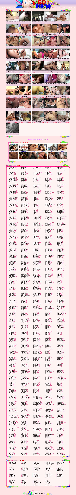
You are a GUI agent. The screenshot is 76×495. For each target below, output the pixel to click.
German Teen (35, 268)
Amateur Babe (11, 175)
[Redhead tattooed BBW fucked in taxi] (38, 20)
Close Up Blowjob (24, 353)
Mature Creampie (48, 256)
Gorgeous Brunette (36, 284)
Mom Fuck (47, 359)
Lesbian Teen (47, 220)
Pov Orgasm (59, 172)
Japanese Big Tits (36, 427)
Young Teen (59, 453)
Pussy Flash (59, 188)
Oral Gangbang (48, 402)
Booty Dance (23, 239)
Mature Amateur (48, 239)
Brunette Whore (24, 296)
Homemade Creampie (37, 347)
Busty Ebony (23, 307)
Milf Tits (46, 350)
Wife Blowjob (59, 427)
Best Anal (11, 383)
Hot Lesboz (48, 470)
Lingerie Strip (47, 231)
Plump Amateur (48, 424)
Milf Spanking (47, 340)
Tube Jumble (12, 476)
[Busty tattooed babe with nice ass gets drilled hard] (25, 70)
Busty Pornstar (23, 314)
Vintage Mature (59, 405)
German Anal (35, 256)
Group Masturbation (36, 308)
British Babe (23, 251)
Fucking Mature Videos (50, 463)
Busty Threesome (24, 316)
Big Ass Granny (12, 399)
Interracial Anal (35, 395)
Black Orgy (23, 174)
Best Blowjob (11, 386)
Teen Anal (58, 333)
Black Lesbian (23, 167)
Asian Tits (11, 321)
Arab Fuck (11, 284)
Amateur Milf (11, 212)
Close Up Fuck (24, 358)
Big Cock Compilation (13, 412)
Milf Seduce (47, 338)
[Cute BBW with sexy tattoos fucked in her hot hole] (63, 45)
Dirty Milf (22, 427)
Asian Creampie (12, 296)
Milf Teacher (47, 347)
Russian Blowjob (60, 237)
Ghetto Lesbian (36, 273)
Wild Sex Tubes (13, 151)
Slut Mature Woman (61, 467)
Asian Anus (11, 290)
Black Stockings (24, 186)
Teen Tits (58, 373)
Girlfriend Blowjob (36, 276)
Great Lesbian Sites (49, 468)
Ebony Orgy (35, 178)
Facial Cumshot (36, 192)
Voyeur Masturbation (60, 409)
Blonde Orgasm (24, 222)
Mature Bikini (47, 248)
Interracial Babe (36, 396)
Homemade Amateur (37, 345)
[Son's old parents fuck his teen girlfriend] (25, 119)
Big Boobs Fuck (12, 408)
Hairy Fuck (35, 319)
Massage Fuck (47, 235)
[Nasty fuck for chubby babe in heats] (12, 45)
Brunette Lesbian (24, 281)
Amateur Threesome (13, 237)
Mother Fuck (47, 378)
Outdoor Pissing (48, 416)
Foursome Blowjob (36, 241)
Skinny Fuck (59, 271)
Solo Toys (58, 294)
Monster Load (47, 372)
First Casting (35, 231)
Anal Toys (11, 277)
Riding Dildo (59, 230)
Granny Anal (35, 287)
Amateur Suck (11, 231)
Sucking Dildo (59, 322)
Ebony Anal (23, 442)
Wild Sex (58, 436)
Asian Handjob (12, 303)
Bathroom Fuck (12, 335)
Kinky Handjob (35, 446)
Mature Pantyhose (48, 289)
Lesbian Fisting (48, 199)
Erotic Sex (35, 186)
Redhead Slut (59, 220)
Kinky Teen (35, 449)
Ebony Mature (35, 173)
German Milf (35, 267)
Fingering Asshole (36, 224)
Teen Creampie (59, 341)
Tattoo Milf (58, 331)
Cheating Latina (24, 325)
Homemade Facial (36, 348)
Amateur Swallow (12, 232)
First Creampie (35, 232)
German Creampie (36, 262)
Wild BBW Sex (60, 469)
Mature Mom (47, 283)
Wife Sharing (59, 429)
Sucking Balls (59, 315)
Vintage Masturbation (61, 404)
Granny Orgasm (36, 299)
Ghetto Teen (35, 274)
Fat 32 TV (35, 480)
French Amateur (36, 242)
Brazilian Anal (23, 244)
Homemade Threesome (37, 357)
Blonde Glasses (24, 212)
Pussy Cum (59, 186)
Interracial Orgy (36, 412)
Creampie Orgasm (24, 378)
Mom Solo (47, 365)
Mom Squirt (47, 366)
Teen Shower (59, 364)
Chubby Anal (23, 332)
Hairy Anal (35, 312)
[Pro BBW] (28, 7)
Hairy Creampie (36, 318)
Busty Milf (23, 312)
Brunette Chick (24, 271)
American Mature (12, 255)
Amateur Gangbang (12, 203)
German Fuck (35, 263)
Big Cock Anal (11, 410)
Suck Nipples (59, 314)
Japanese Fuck (36, 430)
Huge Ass (35, 380)
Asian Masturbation (12, 306)
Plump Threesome (48, 442)
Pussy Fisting (59, 187)
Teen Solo (58, 366)
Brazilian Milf (23, 248)
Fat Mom (34, 210)
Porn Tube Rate (25, 467)
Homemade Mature (36, 353)
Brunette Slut (23, 289)
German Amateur (36, 255)
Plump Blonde (47, 428)
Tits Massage (59, 390)
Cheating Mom (23, 327)
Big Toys (10, 440)
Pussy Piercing (59, 193)
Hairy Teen (35, 328)
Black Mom (23, 171)
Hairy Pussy (35, 327)
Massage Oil (47, 236)
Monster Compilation (48, 371)
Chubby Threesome (24, 351)
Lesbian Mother (48, 207)
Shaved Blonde (59, 254)
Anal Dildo (11, 264)
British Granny (23, 255)
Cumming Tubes (37, 477)
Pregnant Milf (59, 178)
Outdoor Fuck (47, 411)
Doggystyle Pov (24, 434)
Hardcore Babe (36, 334)
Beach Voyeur (11, 377)
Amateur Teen (11, 236)
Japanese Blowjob (36, 428)
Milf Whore (47, 351)
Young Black (59, 442)
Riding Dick (59, 229)
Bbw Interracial (12, 347)
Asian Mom (11, 309)
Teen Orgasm (59, 357)
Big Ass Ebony (12, 397)
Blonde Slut (23, 226)
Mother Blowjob (48, 377)
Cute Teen (23, 408)
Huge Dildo (35, 385)
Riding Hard (59, 231)
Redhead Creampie (60, 211)
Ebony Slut (35, 180)
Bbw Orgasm (11, 357)
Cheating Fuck (23, 321)
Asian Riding (11, 316)
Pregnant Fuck (59, 177)
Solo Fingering (59, 287)
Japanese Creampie (36, 429)
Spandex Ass (59, 296)
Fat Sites (35, 481)
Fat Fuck (34, 204)
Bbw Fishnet (11, 345)
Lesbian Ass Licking (48, 192)
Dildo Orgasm (23, 417)
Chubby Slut (23, 348)
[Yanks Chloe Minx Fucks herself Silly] (12, 20)
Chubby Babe (23, 333)
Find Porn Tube (60, 477)
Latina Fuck (47, 171)
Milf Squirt (47, 341)
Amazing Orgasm (12, 248)
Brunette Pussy (24, 288)
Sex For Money (59, 245)
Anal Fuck (11, 268)
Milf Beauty (47, 314)
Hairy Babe (35, 314)
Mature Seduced (48, 295)
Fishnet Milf (35, 236)
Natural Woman (48, 392)
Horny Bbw (35, 359)
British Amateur (24, 249)
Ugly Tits (58, 395)
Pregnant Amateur (60, 175)
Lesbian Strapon (48, 219)
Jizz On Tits (35, 440)
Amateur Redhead (12, 222)
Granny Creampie (36, 289)
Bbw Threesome (12, 371)
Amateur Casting (12, 181)
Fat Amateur (35, 193)
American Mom (12, 257)
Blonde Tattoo (23, 230)
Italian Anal (35, 418)
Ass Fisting (11, 325)
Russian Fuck (59, 238)
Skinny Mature (59, 273)
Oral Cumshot (47, 401)
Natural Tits (47, 391)
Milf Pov (46, 337)
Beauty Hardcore (12, 382)
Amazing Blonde (12, 243)
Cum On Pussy (24, 391)
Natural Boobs (47, 385)
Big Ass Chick (11, 396)
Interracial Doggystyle (37, 403)
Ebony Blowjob (24, 447)
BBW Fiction (36, 473)
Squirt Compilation (60, 306)
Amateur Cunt (11, 193)
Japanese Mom (36, 435)
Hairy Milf (34, 326)
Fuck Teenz (48, 467)
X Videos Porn (60, 475)
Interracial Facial (36, 404)
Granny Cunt (35, 290)
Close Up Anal (23, 352)
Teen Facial (59, 346)
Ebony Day (24, 482)
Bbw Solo (11, 365)
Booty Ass (23, 238)
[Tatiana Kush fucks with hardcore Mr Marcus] (38, 82)
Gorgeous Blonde (36, 283)
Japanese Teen (36, 436)
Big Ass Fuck (11, 398)
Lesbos (47, 480)
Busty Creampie (24, 306)
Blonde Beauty (24, 199)
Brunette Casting (24, 270)
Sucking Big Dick (60, 318)
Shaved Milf (59, 261)
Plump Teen (47, 441)
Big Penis (11, 431)
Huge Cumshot (36, 384)
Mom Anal (47, 353)
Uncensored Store (13, 477)
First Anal (34, 229)
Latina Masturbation (48, 175)
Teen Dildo (59, 344)
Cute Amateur (23, 401)
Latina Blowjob (35, 454)
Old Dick (46, 397)
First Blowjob (35, 230)
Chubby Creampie (24, 338)
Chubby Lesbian (24, 341)
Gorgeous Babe (36, 282)
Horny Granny (35, 367)
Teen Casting (59, 339)
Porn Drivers (12, 474)
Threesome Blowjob (60, 378)
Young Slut (59, 450)
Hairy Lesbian (35, 322)
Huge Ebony (35, 386)
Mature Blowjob (48, 250)
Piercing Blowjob (48, 423)
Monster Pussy (47, 373)
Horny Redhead (36, 376)
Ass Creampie (11, 322)
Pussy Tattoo (59, 197)
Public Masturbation (60, 184)
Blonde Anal (23, 197)
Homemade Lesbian (36, 352)
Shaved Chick (59, 256)
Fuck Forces (12, 473)
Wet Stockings (59, 415)
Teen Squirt (59, 367)
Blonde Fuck (23, 211)
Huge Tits (35, 392)
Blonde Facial (23, 209)
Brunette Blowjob (24, 269)
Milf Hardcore (47, 328)
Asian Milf (11, 308)
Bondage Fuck (23, 237)
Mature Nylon (47, 286)
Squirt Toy (58, 308)
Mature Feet (47, 263)
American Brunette (12, 252)
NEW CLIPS (34, 139)
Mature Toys (47, 309)
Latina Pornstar (47, 181)
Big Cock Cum (12, 414)
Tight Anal (58, 382)
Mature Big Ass (47, 245)
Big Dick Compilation (13, 422)
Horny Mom (35, 372)
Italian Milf (35, 422)
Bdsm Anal (11, 372)
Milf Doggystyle (48, 321)
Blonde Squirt (23, 229)
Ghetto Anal (35, 270)
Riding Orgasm (59, 232)
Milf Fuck (46, 325)
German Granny (36, 264)
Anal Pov (11, 273)
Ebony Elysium (24, 483)
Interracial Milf (35, 409)
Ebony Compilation (24, 450)
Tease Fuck (59, 332)
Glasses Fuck (35, 280)
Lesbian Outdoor (48, 211)
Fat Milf (34, 209)
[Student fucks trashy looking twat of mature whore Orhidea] (50, 57)
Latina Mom (47, 178)
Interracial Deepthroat (37, 402)
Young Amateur (59, 437)
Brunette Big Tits (24, 267)
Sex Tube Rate (24, 470)
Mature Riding (47, 294)
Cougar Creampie (24, 366)
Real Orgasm (59, 206)
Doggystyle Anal (24, 431)
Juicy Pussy (35, 442)
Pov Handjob (59, 168)
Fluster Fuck (12, 469)
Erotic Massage (36, 185)
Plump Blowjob (47, 429)
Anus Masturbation (12, 280)
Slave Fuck (59, 276)
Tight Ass (58, 384)
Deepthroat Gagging (25, 415)
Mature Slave (47, 296)
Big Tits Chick (11, 435)
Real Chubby (59, 204)
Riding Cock (59, 226)
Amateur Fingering (12, 200)
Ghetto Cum (35, 271)
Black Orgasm (23, 173)
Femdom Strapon (36, 219)
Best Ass (10, 384)
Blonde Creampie (24, 206)
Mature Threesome (48, 308)
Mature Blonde (47, 249)
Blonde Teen (23, 231)
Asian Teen (11, 320)
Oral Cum (46, 399)
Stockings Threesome (61, 313)
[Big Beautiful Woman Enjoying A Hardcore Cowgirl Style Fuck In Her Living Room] (63, 107)
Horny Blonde (35, 360)
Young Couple (59, 447)
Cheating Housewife (25, 322)
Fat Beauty (35, 198)
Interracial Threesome (37, 416)
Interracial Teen (36, 415)
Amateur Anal (11, 173)
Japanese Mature (36, 433)
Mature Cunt (47, 257)
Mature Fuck (47, 269)
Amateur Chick (12, 185)
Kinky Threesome (36, 450)
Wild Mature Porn (60, 470)
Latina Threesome (48, 188)
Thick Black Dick (60, 376)
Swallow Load (59, 326)
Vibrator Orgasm (60, 397)
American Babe (12, 250)
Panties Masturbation (49, 418)
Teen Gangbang (60, 352)
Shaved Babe (59, 250)
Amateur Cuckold (12, 191)
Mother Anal (47, 376)
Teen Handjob (59, 354)
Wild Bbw (58, 433)
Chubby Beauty (24, 334)
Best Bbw (11, 385)
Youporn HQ (12, 481)
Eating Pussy (23, 440)
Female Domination (36, 216)
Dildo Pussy (23, 418)
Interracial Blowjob (36, 397)
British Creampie (24, 252)
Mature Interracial (48, 275)
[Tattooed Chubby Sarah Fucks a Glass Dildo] (50, 107)
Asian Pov (11, 314)
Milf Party (46, 334)
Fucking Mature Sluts (49, 462)
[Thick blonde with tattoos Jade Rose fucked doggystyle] (25, 57)
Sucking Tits (59, 325)
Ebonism (23, 481)
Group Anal (35, 305)
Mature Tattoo (47, 307)
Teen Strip (58, 369)
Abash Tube (12, 482)
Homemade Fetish (36, 350)
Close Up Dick (23, 357)
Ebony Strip (35, 181)
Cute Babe (23, 402)
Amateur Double (12, 198)
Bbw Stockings (12, 367)
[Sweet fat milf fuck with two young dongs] (50, 45)
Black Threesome (24, 190)
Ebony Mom (35, 175)
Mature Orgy (47, 288)
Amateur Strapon (12, 229)
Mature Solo (47, 299)
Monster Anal (47, 369)
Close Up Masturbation (25, 359)
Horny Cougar (35, 364)
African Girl (11, 168)
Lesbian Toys (47, 224)
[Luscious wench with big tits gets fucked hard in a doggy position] (25, 45)
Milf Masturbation (48, 331)
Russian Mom (59, 242)
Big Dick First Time (12, 424)
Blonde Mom (23, 220)
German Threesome (36, 269)
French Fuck (35, 245)
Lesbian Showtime (49, 474)
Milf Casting (47, 318)
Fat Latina (35, 205)
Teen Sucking (59, 370)
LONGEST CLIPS (39, 139)
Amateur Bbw (11, 177)
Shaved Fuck (59, 257)
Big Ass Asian (11, 391)
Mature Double (47, 261)
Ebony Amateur (24, 441)
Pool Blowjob (47, 443)
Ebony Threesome (36, 184)
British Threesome (24, 262)
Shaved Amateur (60, 249)
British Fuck (23, 254)
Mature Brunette (48, 251)
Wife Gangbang (60, 428)
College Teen (23, 364)
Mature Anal (47, 241)
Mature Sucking (48, 303)
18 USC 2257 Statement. (37, 491)
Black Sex (23, 180)
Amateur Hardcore (12, 206)
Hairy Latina (35, 321)
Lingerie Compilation (49, 229)
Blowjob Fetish (24, 235)
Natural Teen (47, 390)
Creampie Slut (23, 379)
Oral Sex (46, 403)
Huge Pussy (35, 391)
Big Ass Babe (11, 392)
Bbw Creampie (12, 341)
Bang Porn (52, 151)
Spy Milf (58, 305)
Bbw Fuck (11, 346)
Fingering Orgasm (36, 226)
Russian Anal (59, 235)
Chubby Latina (23, 340)
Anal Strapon (11, 275)
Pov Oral (58, 171)
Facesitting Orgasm (36, 190)
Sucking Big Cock (60, 316)
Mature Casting (47, 252)
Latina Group (47, 172)
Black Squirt (23, 185)
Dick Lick (22, 416)
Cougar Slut (23, 370)
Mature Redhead (48, 293)
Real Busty (59, 203)
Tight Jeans (59, 385)
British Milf (23, 258)
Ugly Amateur (59, 391)
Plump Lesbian (47, 433)
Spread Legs (59, 303)
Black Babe (11, 443)
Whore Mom (59, 423)
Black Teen (23, 188)
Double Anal (23, 435)
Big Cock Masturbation (13, 417)
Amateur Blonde (12, 178)
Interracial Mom (36, 410)
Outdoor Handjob (48, 412)
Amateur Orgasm (12, 217)
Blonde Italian (23, 216)
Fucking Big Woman (37, 482)
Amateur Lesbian (12, 210)
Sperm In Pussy (60, 301)
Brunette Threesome (25, 295)
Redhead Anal (59, 207)
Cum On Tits (23, 392)
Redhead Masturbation (61, 216)
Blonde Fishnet (24, 210)
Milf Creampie (47, 319)
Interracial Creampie (36, 399)
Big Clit (10, 409)
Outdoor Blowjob (48, 409)
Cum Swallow (23, 395)
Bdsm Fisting (11, 373)
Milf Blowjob (47, 316)
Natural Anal (47, 384)
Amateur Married (12, 211)
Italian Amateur (35, 417)
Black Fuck (11, 453)
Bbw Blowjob (11, 338)
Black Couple (11, 450)
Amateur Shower (12, 224)
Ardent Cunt (43, 151)
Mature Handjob (48, 273)
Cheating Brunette (24, 319)
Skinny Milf (59, 274)
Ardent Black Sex (25, 475)
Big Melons (11, 429)
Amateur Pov (11, 220)
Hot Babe (34, 379)
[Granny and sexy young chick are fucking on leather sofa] (63, 119)
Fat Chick (35, 203)
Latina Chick (47, 167)
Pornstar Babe (47, 446)
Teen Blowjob (59, 338)
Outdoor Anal (47, 408)
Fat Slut (34, 212)
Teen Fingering (59, 348)
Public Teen (59, 185)
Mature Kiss (47, 276)
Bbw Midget (11, 353)
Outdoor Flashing (48, 410)
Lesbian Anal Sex (48, 191)
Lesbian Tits (47, 223)
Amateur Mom (11, 213)
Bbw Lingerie (11, 351)
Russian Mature (60, 239)
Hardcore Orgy (35, 340)
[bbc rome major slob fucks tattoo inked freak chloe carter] (25, 20)
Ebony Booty (23, 448)
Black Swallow (24, 187)
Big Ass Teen (11, 405)
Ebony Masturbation (36, 172)
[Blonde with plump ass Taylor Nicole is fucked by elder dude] (25, 82)
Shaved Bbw (59, 251)
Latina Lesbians (48, 174)
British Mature (23, 257)
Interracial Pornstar (36, 414)
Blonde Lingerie (24, 218)
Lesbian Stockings (48, 218)
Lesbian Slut (47, 216)
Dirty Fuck (23, 424)
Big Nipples (11, 430)
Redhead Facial (60, 212)
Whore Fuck (59, 421)
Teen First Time (59, 350)
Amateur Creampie (12, 190)
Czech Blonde (23, 409)
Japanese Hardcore (36, 431)
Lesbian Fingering (48, 198)
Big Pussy (11, 433)
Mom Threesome (48, 367)
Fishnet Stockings (36, 237)
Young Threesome (60, 454)
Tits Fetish (59, 389)
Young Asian (59, 440)
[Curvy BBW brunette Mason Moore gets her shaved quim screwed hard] (38, 107)
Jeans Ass (35, 437)
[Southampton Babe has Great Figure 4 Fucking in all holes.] (12, 132)
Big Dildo (11, 428)
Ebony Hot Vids (36, 462)
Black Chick (11, 449)
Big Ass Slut (11, 404)
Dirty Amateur (23, 421)
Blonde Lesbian (24, 217)
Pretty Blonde (59, 179)
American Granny (12, 254)
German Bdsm (35, 257)
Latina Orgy (47, 180)
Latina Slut (47, 184)
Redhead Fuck (59, 213)
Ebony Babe (23, 443)
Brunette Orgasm (24, 284)
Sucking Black (59, 319)
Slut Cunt (58, 280)
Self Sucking (59, 244)
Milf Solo (46, 339)
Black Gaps (24, 477)
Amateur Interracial (12, 207)
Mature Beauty (47, 244)
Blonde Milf (23, 219)
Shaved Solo (59, 263)
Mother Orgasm (48, 380)
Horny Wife (35, 378)
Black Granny (11, 454)
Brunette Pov (23, 287)
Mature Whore (47, 312)
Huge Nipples (35, 390)
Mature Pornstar (48, 290)
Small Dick (59, 282)
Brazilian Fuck (23, 245)
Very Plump (59, 468)
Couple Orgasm (24, 373)
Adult (11, 483)
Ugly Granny (59, 392)
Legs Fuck (47, 190)
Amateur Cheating (12, 184)
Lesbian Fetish (47, 197)
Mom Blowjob (47, 354)
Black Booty (11, 448)
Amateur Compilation (13, 186)
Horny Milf (35, 371)
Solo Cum (58, 284)
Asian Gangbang (12, 302)
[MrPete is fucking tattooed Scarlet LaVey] (38, 70)
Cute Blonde (23, 403)
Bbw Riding (11, 363)
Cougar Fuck (23, 367)
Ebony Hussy (36, 463)
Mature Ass (47, 242)
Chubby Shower (24, 347)
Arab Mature (11, 286)
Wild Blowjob (59, 434)
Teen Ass (58, 334)
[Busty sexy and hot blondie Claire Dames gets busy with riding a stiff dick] (50, 82)
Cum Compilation (24, 383)
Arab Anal (11, 281)
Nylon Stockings (48, 395)
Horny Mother (35, 373)
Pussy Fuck (59, 190)
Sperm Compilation (60, 299)
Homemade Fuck (36, 351)
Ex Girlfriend (35, 187)
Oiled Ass (46, 396)
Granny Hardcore (36, 294)
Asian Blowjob (12, 294)
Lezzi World (48, 483)
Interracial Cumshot (36, 401)
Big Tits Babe (11, 434)
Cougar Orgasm (24, 369)
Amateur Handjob (12, 205)
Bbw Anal (11, 337)
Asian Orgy (11, 312)
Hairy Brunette (35, 316)
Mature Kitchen (47, 277)
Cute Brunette (23, 404)
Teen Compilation (60, 340)
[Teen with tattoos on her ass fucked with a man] (12, 57)
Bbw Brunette (11, 339)
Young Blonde (59, 443)
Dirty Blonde (23, 422)
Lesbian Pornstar (48, 212)
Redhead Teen (59, 223)
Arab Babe (11, 282)
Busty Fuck (23, 308)
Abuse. (42, 491)
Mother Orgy (47, 382)
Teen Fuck (59, 351)
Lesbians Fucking (48, 225)
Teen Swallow (59, 371)
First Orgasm (35, 235)
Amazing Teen (11, 249)
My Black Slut (36, 470)
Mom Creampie (48, 357)
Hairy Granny (35, 320)
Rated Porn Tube (25, 469)
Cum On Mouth (24, 390)
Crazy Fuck (23, 377)
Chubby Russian (24, 346)
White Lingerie (59, 417)
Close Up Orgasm (24, 360)
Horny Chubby (35, 363)
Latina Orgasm (47, 179)
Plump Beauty (47, 427)
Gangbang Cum (36, 254)
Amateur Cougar (12, 187)
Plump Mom (47, 437)
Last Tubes (12, 470)
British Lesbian (24, 256)
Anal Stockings (12, 274)
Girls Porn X (59, 473)
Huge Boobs (35, 382)
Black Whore (23, 193)
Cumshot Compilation (25, 397)
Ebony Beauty (23, 446)
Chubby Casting (24, 337)
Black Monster (23, 172)
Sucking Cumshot (60, 321)
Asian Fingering (12, 300)
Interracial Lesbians (36, 408)
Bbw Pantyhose (12, 359)
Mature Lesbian (48, 280)
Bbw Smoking (11, 364)
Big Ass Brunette (12, 395)
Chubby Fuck (23, 339)
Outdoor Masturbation (49, 414)
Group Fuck (35, 307)
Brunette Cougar (24, 273)
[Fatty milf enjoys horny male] (50, 119)
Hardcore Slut (35, 341)
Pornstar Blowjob (48, 447)
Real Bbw (58, 199)
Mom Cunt (47, 358)
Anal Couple (11, 262)
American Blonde (12, 251)
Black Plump (23, 175)
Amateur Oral (11, 216)
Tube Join (33, 151)
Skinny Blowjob (60, 270)
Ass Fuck (11, 326)
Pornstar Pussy (47, 450)
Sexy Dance (59, 248)
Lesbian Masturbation (49, 204)
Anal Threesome (12, 276)
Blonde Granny (24, 213)
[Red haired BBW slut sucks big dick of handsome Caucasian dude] (12, 70)
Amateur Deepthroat (13, 194)
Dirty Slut (22, 429)
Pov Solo (58, 174)
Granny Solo (35, 301)
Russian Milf (59, 241)
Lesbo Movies (48, 477)
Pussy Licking (59, 191)
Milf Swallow (47, 346)
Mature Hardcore (48, 274)
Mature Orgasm (48, 287)
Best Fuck (11, 389)
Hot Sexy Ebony (37, 467)
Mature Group (47, 271)
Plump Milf (47, 436)
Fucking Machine (36, 252)
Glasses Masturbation (37, 281)
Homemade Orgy (36, 354)
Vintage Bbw (59, 399)
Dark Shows (24, 480)
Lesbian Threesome (48, 222)
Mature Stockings (48, 301)
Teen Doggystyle (60, 345)
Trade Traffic (40, 493)
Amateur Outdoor (12, 219)
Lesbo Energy (48, 476)
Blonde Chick (23, 204)
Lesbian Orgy (47, 210)
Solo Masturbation (60, 288)
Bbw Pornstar (11, 360)
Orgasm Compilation (48, 404)
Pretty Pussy (59, 181)
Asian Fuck (11, 301)
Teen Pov (58, 360)
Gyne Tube (24, 464)
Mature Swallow (48, 305)
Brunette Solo (23, 290)
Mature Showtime (60, 462)
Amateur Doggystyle (13, 197)
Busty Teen (23, 315)
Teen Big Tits (59, 337)
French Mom (35, 250)
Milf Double (47, 322)
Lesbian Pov (47, 213)
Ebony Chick (23, 449)
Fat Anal (34, 194)
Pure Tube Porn (25, 468)
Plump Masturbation (48, 434)
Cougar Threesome (24, 371)
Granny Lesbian (36, 296)
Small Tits (58, 283)
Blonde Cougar (24, 205)
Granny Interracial (36, 295)
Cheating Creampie (24, 320)
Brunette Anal (23, 263)
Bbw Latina (11, 348)
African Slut (11, 171)
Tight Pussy (59, 386)
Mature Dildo (47, 258)
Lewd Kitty (47, 481)
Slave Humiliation (60, 277)
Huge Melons (35, 389)
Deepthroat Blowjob (24, 412)
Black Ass (11, 442)
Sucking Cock (59, 320)
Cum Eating (23, 384)
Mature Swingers (48, 306)
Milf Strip (46, 344)
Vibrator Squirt (59, 398)
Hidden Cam (35, 344)
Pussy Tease (59, 198)
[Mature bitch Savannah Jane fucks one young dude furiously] (38, 119)
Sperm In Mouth (60, 300)
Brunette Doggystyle (25, 275)
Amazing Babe (12, 242)
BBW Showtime (36, 475)
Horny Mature (35, 370)
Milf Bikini (46, 315)
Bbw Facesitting (12, 344)
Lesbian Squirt (47, 217)
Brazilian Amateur (24, 243)
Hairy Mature (35, 325)
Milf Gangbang (47, 326)
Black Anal (11, 441)
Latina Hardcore (48, 173)
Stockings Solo (59, 312)
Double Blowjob (24, 436)
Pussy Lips (59, 192)
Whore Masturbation (60, 422)
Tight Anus (59, 383)
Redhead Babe (59, 209)
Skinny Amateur (60, 268)
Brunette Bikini (23, 268)
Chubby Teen (23, 350)
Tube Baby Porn (25, 474)
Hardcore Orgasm (36, 339)
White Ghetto (59, 416)
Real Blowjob (59, 200)
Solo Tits (58, 293)
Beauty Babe (11, 378)
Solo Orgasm (59, 290)
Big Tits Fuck (11, 436)
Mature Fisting (47, 267)
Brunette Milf (23, 282)
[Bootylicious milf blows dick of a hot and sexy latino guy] (38, 57)
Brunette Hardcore (24, 280)
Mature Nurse (47, 284)
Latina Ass (35, 453)
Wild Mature (59, 435)
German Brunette (36, 261)
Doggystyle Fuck (24, 433)
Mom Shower (47, 364)
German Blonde (36, 258)
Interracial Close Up (36, 398)
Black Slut (23, 181)
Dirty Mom (23, 428)
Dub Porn (62, 151)
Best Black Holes (25, 476)
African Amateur (12, 167)
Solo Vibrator (59, 295)
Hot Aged (47, 469)
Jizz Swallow (35, 441)
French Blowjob (36, 244)
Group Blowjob (35, 306)
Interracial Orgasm (36, 411)
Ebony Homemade (36, 168)
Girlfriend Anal (35, 275)
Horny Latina (35, 369)
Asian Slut (11, 318)
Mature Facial (47, 262)
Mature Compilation (48, 255)
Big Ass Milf (11, 402)
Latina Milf (47, 177)
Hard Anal (35, 332)
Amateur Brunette (12, 180)
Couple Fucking (24, 372)
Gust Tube (24, 463)
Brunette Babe (23, 264)
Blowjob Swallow (24, 236)
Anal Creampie (12, 263)
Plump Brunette (48, 430)
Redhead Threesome (61, 224)
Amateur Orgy (11, 218)
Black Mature (23, 168)
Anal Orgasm (11, 270)
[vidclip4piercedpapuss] (12, 107)
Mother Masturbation (48, 379)
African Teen (11, 172)
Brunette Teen (23, 294)
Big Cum (10, 418)
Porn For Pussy (60, 474)
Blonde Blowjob (24, 203)
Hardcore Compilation (37, 335)
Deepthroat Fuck (24, 414)
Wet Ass (58, 410)
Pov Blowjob (47, 454)
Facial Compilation (36, 191)
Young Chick (59, 446)
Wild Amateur (59, 431)
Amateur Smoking (12, 225)
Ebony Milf (35, 174)
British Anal (23, 250)
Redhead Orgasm (60, 218)
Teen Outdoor (59, 359)
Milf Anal (46, 313)
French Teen (35, 251)
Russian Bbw (59, 236)
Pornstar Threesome (48, 453)
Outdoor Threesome (48, 417)
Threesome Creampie (61, 379)
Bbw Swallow (11, 369)
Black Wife (23, 194)
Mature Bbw (47, 243)
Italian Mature (35, 421)
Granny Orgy (35, 300)
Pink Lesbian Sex (60, 464)
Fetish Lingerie (35, 223)
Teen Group (59, 353)
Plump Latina (47, 431)
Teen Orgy (59, 358)
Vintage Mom (59, 408)
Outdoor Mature (48, 415)
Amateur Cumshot (12, 192)
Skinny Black (59, 269)
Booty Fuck (23, 241)
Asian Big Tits (11, 293)
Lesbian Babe (47, 193)
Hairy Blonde (35, 315)
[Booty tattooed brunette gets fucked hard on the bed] (38, 45)
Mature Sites (59, 463)
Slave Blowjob (59, 275)
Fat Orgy (34, 211)
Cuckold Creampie (24, 380)
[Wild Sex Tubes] (63, 20)
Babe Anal (11, 331)
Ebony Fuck (23, 454)
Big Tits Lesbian (12, 437)
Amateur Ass (11, 174)
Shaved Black (59, 252)
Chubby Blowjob (24, 335)
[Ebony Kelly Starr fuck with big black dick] (12, 119)
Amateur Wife (11, 241)
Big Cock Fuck (12, 416)
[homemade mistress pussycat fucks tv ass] (12, 82)
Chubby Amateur (24, 331)
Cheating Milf (23, 326)
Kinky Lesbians (36, 447)
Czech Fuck (23, 410)
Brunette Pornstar (24, 286)
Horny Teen (35, 377)
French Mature (35, 248)
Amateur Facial (12, 199)
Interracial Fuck (36, 405)
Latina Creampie (48, 168)
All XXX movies (23, 151)
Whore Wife (59, 424)
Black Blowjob (11, 447)
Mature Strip (47, 302)
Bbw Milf (10, 354)
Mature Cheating (48, 254)
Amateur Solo (11, 226)
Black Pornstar (23, 177)
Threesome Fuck (60, 380)
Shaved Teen (59, 264)
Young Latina (59, 448)
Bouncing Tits (23, 242)
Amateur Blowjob (12, 179)
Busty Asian (23, 300)
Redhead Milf (59, 217)
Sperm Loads (59, 302)
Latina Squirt (47, 186)
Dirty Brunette (23, 423)
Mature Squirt (47, 300)
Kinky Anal (35, 443)
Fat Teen (34, 213)
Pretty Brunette (59, 180)
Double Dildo (23, 437)
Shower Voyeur (59, 267)
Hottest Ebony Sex (37, 468)
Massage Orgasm (48, 237)
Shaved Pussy (59, 262)
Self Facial (59, 243)
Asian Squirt (11, 319)
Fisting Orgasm (36, 238)
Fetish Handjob (36, 222)
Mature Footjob (47, 268)
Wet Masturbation (60, 411)
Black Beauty (11, 446)
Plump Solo (47, 440)
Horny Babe (35, 358)
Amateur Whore (12, 239)
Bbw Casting (11, 340)
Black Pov (23, 178)
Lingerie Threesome (48, 232)
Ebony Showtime (37, 464)
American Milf (11, 256)
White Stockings (60, 418)
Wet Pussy (59, 414)
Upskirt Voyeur (59, 396)
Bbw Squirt (11, 366)
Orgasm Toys (47, 405)
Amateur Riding (12, 223)
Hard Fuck (35, 333)
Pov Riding (59, 173)
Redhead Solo (59, 222)
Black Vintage (23, 192)
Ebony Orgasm (35, 177)
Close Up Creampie (24, 354)
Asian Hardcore (12, 305)
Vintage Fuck (59, 402)
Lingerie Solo (47, 230)
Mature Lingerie (48, 281)
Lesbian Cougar (48, 194)
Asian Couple (11, 295)
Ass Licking (11, 327)
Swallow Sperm (60, 327)
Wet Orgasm (59, 412)
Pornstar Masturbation (49, 449)
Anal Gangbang (12, 269)
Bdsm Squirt (11, 376)
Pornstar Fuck (47, 448)
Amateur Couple (12, 188)
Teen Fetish (59, 347)
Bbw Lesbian (11, 350)
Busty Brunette (23, 305)
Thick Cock (59, 377)
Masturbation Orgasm (49, 238)
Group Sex (35, 309)
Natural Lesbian (48, 386)
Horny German (35, 366)
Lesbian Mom (47, 206)
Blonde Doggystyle (24, 207)
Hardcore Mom (35, 338)
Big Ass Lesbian (12, 401)
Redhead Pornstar (60, 219)
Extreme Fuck (35, 188)
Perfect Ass (47, 422)
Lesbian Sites (48, 475)
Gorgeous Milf (35, 286)
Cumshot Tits (23, 399)
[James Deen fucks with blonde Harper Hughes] (50, 20)
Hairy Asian (35, 313)
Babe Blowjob (11, 332)
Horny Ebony (35, 365)
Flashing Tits (35, 239)
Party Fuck (47, 421)
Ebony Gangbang (36, 167)
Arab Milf (10, 287)
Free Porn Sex (60, 476)
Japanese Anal (35, 424)
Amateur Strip (11, 230)
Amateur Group (12, 204)
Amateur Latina (12, 209)
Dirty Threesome (24, 430)
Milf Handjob (47, 327)
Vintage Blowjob (60, 401)
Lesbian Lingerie (48, 203)
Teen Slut (58, 365)
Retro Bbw (59, 225)
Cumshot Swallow (24, 398)
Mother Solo (47, 383)
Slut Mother (59, 281)
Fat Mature (35, 207)
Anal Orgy (11, 271)
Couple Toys (23, 376)
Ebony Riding (35, 179)
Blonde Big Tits (24, 200)
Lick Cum (46, 226)
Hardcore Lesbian (36, 337)
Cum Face (23, 385)
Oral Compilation (48, 398)
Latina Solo (47, 185)
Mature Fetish (47, 264)
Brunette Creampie (24, 274)
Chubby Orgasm (24, 345)
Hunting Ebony (36, 469)
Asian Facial (11, 299)
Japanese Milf (35, 434)
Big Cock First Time (12, 415)
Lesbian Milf (47, 205)
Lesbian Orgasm (48, 209)
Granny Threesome (36, 303)
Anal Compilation (12, 261)
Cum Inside (23, 386)
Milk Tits (46, 352)
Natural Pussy (47, 389)
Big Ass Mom (11, 403)
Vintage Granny (60, 403)
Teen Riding (59, 363)
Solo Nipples (59, 289)
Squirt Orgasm (59, 307)
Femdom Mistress (36, 218)
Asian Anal (11, 289)
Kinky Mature (35, 448)
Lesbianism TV (48, 473)
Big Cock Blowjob (12, 411)
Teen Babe (59, 335)
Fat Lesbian (35, 206)
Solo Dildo (59, 286)
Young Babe (59, 441)
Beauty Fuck (11, 380)
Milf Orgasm (47, 332)
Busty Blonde (23, 303)
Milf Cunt (46, 320)
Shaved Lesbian (60, 258)
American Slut (11, 258)
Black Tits (23, 191)
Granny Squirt (35, 302)
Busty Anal (23, 299)
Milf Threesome (48, 348)
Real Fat (58, 205)
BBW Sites (36, 476)
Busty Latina (23, 309)
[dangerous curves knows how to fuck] (63, 70)
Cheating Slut (23, 328)
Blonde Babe (23, 198)
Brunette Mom (23, 283)
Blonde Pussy (23, 225)
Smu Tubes (24, 473)
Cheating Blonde (24, 318)
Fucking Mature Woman (50, 464)
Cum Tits (22, 396)
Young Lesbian (59, 449)
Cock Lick (23, 363)
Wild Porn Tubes (13, 480)
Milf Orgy (46, 333)
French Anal (35, 243)
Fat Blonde (35, 199)
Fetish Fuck (35, 220)
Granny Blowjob (36, 288)
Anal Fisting (11, 267)
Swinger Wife (59, 328)
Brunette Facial (24, 276)
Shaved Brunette (60, 255)
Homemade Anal (36, 346)
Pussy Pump (59, 194)
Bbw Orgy (11, 358)
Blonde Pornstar (24, 223)
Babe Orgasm (11, 334)
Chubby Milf (23, 344)
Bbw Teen (11, 370)
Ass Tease (11, 328)
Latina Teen (47, 187)
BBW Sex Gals (36, 474)
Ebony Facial (23, 453)
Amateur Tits (11, 238)
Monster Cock (47, 370)
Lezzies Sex (48, 482)
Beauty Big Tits (12, 379)
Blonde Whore (23, 232)
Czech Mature (23, 411)
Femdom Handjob (36, 217)
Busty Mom (23, 313)
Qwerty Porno (12, 475)
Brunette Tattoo (24, 293)
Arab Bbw (11, 283)
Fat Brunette (35, 200)
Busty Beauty (23, 302)
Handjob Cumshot (36, 331)
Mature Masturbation (48, 282)
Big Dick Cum (11, 423)
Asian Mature (11, 307)
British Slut (23, 261)
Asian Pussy (11, 315)
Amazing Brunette (12, 244)
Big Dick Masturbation (13, 427)
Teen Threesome (60, 372)
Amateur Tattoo (12, 235)
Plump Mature (47, 435)
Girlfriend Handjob (36, 277)
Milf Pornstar (47, 335)
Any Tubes (24, 462)
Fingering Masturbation (37, 225)
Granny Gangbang (36, 293)
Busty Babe (23, 301)
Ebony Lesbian (36, 171)
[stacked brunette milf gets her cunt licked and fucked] (25, 107)
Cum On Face (23, 389)
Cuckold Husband (24, 382)
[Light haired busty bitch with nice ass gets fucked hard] (50, 70)
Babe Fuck (11, 333)
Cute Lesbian (23, 405)
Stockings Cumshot (60, 309)
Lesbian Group (47, 200)
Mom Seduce (47, 363)
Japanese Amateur (36, 423)
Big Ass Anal (11, 390)
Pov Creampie (59, 167)
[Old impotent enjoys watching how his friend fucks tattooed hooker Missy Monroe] (63, 57)
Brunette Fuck (23, 277)
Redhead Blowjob (60, 210)
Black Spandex (24, 184)
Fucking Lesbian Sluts (38, 483)
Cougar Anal (23, 365)
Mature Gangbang (48, 270)
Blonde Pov (23, 224)
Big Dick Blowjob (12, 421)
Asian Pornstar (12, 313)
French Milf (35, 249)
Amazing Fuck (11, 245)
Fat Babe (34, 197)
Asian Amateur (12, 288)
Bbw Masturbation (12, 352)
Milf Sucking (47, 345)
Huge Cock (35, 383)
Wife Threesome (60, 430)
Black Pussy (23, 179)
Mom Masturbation (48, 360)
